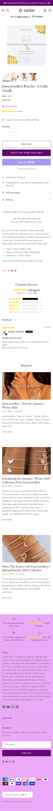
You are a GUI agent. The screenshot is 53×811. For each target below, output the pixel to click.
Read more (7, 432)
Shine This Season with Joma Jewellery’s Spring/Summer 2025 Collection (26, 568)
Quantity (6, 126)
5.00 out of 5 (34, 290)
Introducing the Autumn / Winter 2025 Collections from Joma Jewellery (26, 480)
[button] (8, 111)
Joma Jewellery (11, 106)
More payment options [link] (26, 168)
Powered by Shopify (25, 801)
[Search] (9, 10)
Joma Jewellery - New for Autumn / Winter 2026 (23, 405)
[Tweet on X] (8, 271)
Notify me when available (26, 152)
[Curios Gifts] (26, 10)
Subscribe (26, 753)
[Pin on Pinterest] (15, 271)
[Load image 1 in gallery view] (26, 45)
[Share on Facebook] (12, 271)
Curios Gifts (12, 801)
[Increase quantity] (15, 132)
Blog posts (26, 365)
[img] (8, 327)
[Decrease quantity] (4, 132)
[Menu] (3, 10)
